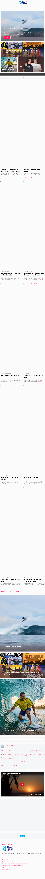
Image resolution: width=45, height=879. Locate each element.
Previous (3, 591)
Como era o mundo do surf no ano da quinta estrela (13, 865)
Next (17, 591)
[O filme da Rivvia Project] (31, 71)
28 (14, 591)
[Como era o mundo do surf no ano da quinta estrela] (9, 71)
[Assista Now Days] (5, 765)
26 (10, 591)
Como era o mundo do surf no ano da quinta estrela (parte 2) (36, 751)
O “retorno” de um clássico (11, 745)
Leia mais (7, 37)
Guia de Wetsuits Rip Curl (20, 761)
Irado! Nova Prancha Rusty (10, 375)
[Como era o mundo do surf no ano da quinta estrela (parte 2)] (22, 55)
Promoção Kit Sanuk (31, 477)
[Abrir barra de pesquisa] (42, 7)
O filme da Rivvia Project (19, 758)
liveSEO (26, 877)
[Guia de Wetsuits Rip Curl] (7, 762)
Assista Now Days (15, 765)
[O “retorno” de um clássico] (22, 40)
